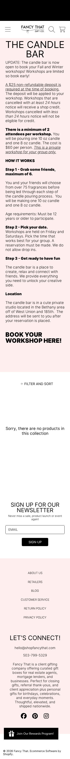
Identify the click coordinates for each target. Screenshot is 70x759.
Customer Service (35, 599)
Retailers (35, 582)
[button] (8, 30)
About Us (35, 573)
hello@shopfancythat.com (35, 648)
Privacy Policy (35, 617)
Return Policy (35, 608)
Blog (35, 590)
